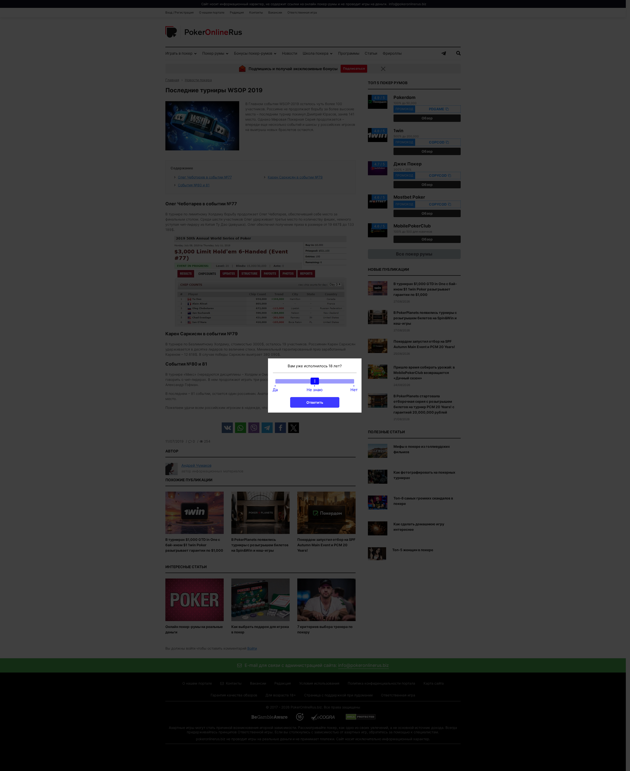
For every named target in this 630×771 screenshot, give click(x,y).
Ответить (314, 402)
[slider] (315, 381)
